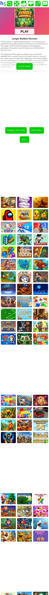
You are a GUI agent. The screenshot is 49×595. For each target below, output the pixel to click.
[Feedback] (45, 3)
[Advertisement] (24, 98)
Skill (24, 139)
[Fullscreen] (16, 3)
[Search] (9, 3)
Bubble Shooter (16, 130)
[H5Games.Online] (3, 3)
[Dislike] (31, 3)
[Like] (23, 3)
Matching (36, 130)
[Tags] (38, 3)
